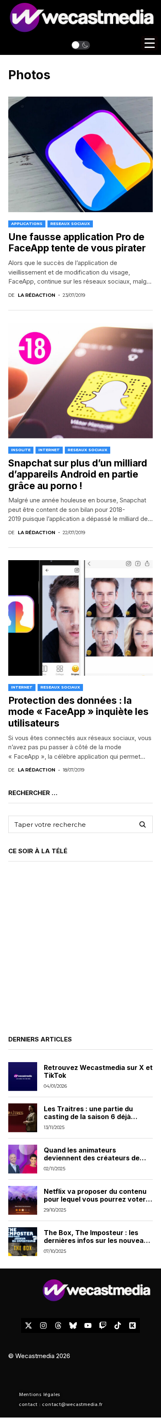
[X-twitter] (28, 1325)
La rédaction (36, 295)
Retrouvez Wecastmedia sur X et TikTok (98, 1071)
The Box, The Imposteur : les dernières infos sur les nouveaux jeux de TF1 (98, 1240)
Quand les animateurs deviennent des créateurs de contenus (92, 1158)
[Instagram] (43, 1325)
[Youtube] (87, 1325)
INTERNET (49, 449)
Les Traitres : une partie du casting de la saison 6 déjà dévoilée (88, 1117)
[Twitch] (102, 1325)
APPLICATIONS (27, 223)
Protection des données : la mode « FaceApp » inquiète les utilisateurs (78, 712)
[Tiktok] (117, 1325)
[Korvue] (132, 1325)
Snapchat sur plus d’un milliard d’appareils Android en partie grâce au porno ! (77, 474)
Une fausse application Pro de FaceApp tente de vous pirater (77, 242)
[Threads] (58, 1325)
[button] (80, 45)
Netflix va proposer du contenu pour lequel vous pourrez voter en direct (95, 1199)
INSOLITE (21, 449)
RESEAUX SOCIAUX (70, 223)
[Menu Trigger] (149, 43)
